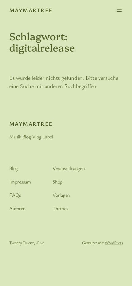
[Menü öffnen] (119, 10)
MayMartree (30, 10)
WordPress (114, 242)
